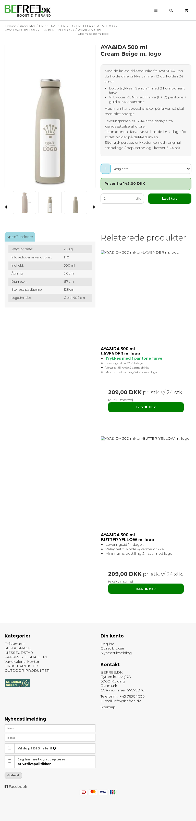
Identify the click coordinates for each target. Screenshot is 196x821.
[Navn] (50, 728)
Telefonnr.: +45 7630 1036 (122, 696)
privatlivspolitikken (35, 764)
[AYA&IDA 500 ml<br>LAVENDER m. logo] (146, 252)
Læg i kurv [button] (169, 198)
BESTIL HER (146, 407)
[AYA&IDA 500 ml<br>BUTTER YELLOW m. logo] (146, 438)
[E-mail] (50, 737)
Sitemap (108, 707)
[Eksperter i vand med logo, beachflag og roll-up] (28, 11)
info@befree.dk (127, 701)
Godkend (13, 775)
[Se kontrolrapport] (17, 689)
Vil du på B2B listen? (35, 748)
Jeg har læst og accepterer (41, 761)
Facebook (18, 786)
